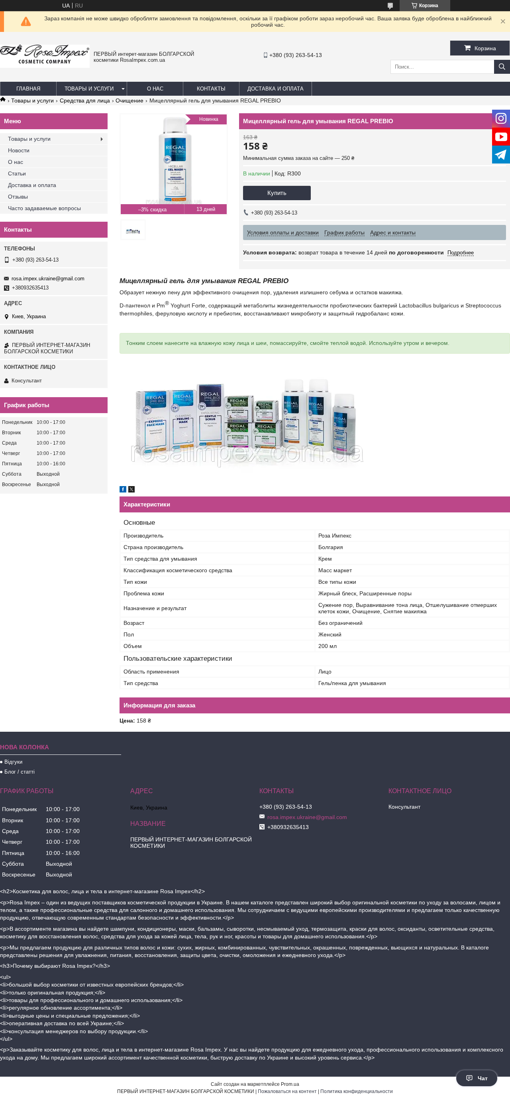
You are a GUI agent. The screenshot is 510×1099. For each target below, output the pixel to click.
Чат (483, 1078)
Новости (18, 150)
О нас (155, 89)
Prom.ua (290, 1084)
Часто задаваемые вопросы (44, 208)
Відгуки (13, 762)
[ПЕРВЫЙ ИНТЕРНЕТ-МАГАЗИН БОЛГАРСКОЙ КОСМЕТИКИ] (45, 66)
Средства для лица (85, 100)
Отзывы (18, 196)
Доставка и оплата (275, 89)
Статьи (17, 173)
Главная (28, 89)
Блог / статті (19, 772)
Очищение (129, 100)
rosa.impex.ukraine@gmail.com (48, 279)
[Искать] (502, 67)
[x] (131, 490)
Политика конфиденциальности (356, 1091)
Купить (276, 192)
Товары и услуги (89, 89)
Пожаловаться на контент (287, 1091)
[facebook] (123, 490)
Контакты (211, 89)
